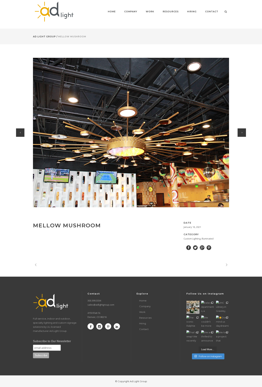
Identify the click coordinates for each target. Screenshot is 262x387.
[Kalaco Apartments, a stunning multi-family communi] (207, 307)
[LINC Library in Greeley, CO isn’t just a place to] (222, 307)
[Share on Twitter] (195, 247)
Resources (145, 317)
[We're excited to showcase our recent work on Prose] (192, 307)
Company (145, 306)
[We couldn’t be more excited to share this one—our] (207, 322)
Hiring (142, 323)
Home (143, 300)
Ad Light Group (44, 36)
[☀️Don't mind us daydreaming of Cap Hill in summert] (222, 322)
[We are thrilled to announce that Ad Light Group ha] (207, 336)
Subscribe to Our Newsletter (52, 341)
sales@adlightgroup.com (101, 304)
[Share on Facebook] (188, 247)
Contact (144, 329)
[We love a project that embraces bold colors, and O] (222, 336)
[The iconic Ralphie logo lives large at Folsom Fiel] (192, 322)
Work (142, 312)
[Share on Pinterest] (209, 247)
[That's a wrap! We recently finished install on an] (192, 336)
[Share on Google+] (202, 247)
